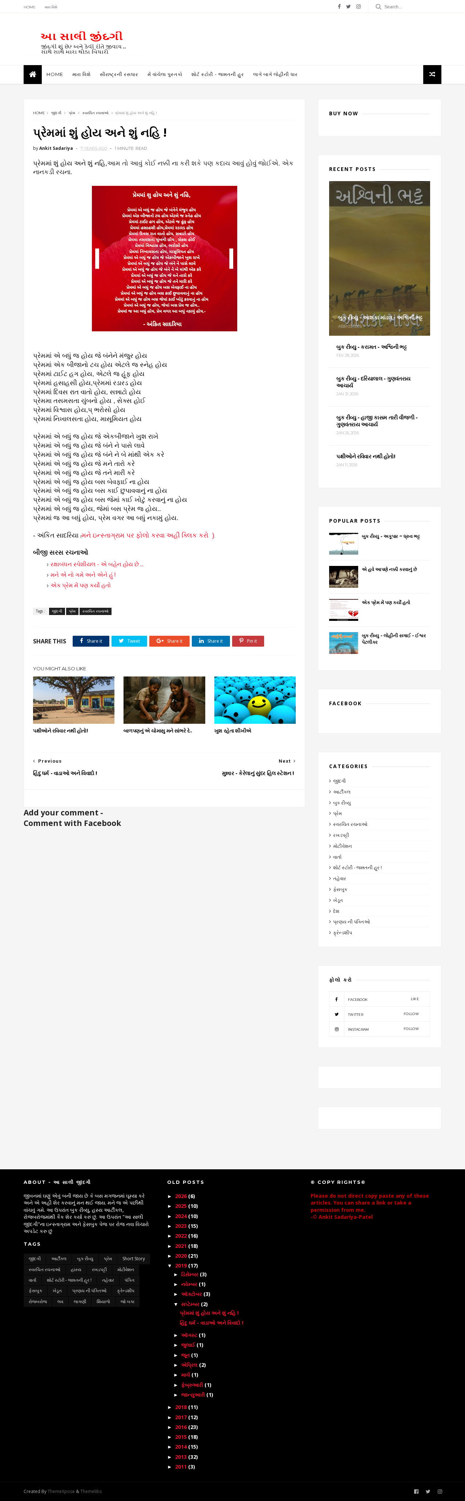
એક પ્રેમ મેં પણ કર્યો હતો (80, 585)
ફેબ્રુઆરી (193, 1384)
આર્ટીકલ (342, 792)
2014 (181, 1446)
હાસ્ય (76, 1269)
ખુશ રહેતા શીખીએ (232, 730)
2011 (181, 1466)
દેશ (336, 911)
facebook (383, 999)
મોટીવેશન (342, 846)
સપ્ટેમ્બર (191, 1304)
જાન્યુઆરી (193, 1394)
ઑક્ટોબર (192, 1293)
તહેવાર (339, 878)
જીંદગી (56, 113)
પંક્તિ (129, 1280)
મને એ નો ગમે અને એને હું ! (83, 575)
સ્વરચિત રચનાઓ (95, 113)
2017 (181, 1417)
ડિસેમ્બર (190, 1274)
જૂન (186, 1355)
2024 (181, 1216)
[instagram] (358, 6)
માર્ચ (186, 1374)
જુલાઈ (189, 1344)
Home (30, 7)
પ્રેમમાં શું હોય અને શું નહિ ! (209, 1312)
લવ (60, 1301)
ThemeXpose (61, 1491)
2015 (181, 1436)
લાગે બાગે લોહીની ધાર (275, 74)
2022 (181, 1235)
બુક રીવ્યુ (342, 802)
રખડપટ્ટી (341, 835)
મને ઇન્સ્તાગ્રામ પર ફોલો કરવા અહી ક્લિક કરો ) (147, 535)
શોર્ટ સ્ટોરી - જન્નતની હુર (217, 74)
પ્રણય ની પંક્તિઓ (351, 921)
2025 (181, 1205)
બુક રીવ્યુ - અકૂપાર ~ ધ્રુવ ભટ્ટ (391, 536)
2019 (181, 1265)
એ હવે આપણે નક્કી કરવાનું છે (389, 569)
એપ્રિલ (190, 1364)
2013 (181, 1456)
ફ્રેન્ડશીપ (342, 932)
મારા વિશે (51, 7)
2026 (181, 1196)
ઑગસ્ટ (190, 1335)
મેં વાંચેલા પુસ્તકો (164, 74)
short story (133, 1259)
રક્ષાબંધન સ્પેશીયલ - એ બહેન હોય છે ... (96, 564)
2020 (181, 1255)
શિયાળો (103, 1301)
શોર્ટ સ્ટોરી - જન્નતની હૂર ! (357, 867)
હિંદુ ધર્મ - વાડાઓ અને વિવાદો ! (211, 1322)
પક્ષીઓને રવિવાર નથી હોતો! (60, 730)
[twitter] (348, 6)
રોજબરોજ (38, 1301)
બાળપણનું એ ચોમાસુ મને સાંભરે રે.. (158, 730)
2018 (181, 1407)
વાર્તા (337, 857)
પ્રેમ (72, 113)
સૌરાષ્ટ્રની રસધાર (119, 74)
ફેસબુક (340, 889)
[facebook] (339, 6)
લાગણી (80, 1301)
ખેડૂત (338, 900)
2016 (181, 1427)
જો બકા (127, 1301)
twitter (383, 1014)
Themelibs (91, 1491)
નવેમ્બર (190, 1284)
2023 (181, 1225)
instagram (383, 1029)
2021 (181, 1245)
